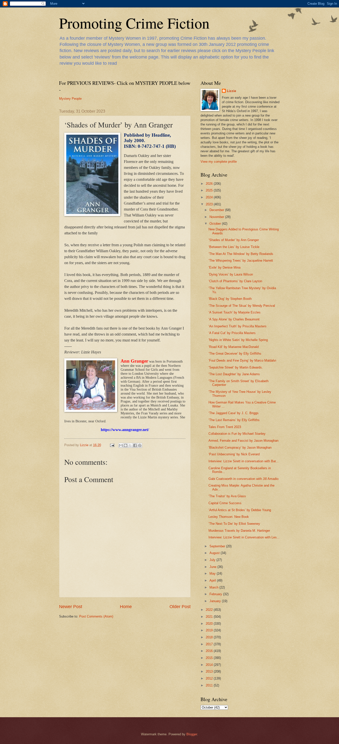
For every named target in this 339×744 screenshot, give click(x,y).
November (217, 217)
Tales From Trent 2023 (224, 427)
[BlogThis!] (125, 445)
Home (126, 606)
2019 (210, 630)
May (213, 573)
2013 (210, 671)
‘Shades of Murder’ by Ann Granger (233, 240)
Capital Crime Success (224, 503)
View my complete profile (219, 161)
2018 (210, 637)
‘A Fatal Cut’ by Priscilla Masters (232, 333)
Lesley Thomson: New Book (228, 517)
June (213, 567)
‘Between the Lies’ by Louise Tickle (233, 247)
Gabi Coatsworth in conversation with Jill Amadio (243, 479)
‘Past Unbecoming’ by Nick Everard (234, 454)
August (215, 553)
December (217, 210)
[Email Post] (111, 445)
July (212, 560)
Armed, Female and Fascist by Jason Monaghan (243, 440)
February (216, 594)
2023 (210, 204)
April (213, 580)
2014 (210, 665)
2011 (210, 685)
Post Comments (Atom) (96, 616)
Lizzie (231, 91)
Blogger (191, 734)
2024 (210, 197)
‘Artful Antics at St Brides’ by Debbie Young (239, 510)
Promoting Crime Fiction (134, 23)
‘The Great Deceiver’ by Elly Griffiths (234, 353)
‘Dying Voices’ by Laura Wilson (230, 274)
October (215, 223)
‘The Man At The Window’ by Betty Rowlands (240, 254)
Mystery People (70, 98)
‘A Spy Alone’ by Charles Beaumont (234, 319)
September (217, 546)
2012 (210, 678)
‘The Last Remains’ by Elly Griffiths (234, 420)
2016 (210, 651)
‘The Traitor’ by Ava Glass (227, 496)
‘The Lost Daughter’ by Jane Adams (234, 374)
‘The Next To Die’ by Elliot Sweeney (234, 524)
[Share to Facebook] (135, 445)
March (214, 587)
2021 (210, 617)
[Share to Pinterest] (139, 445)
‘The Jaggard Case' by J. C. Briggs (233, 413)
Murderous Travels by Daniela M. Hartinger (239, 530)
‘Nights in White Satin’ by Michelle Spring (238, 340)
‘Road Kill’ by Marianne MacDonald (233, 347)
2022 (210, 610)
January (215, 601)
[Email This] (120, 445)
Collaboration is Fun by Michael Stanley (237, 433)
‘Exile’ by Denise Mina (224, 267)
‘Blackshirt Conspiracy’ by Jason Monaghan (239, 447)
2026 (210, 184)
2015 (210, 658)
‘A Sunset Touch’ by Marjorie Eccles (234, 312)
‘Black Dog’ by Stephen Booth (230, 299)
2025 (210, 190)
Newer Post (70, 606)
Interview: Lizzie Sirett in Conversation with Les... (244, 537)
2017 (210, 644)
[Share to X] (130, 445)
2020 (210, 623)
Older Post (180, 606)
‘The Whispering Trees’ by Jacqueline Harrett (240, 260)
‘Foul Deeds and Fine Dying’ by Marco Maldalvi (242, 360)
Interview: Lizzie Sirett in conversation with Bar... (243, 461)
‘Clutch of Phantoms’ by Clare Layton (235, 281)
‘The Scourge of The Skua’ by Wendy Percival (241, 306)
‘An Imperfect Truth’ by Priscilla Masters (237, 326)
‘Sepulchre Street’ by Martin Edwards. (235, 367)
